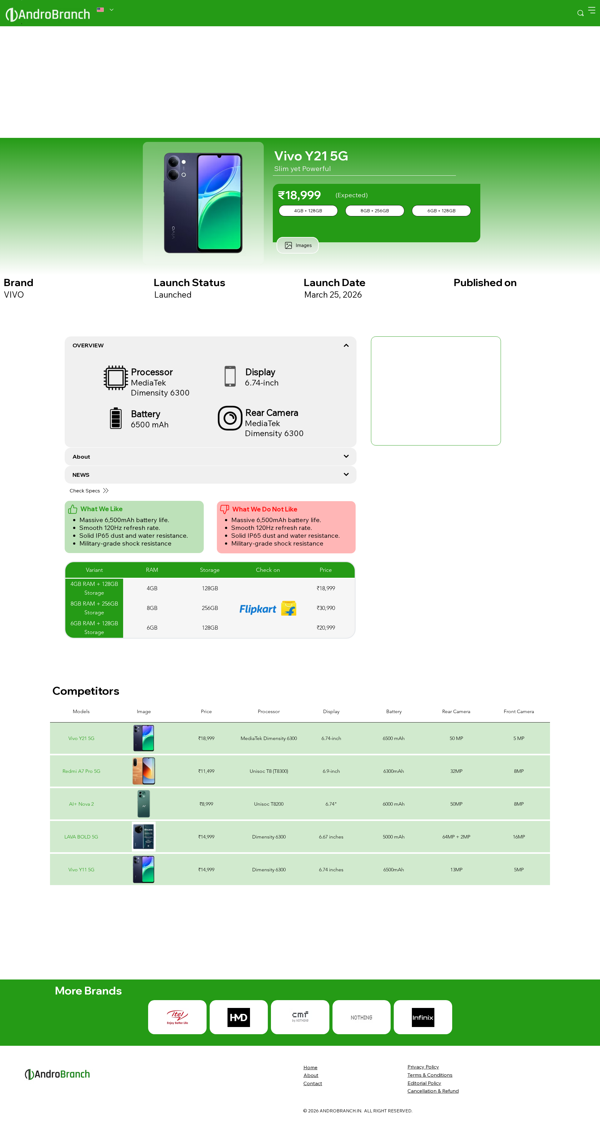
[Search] (580, 13)
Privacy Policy (423, 1067)
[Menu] (591, 10)
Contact (312, 1083)
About (310, 1075)
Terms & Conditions (430, 1075)
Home (310, 1067)
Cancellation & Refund (433, 1091)
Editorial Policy (424, 1083)
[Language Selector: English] (105, 9)
